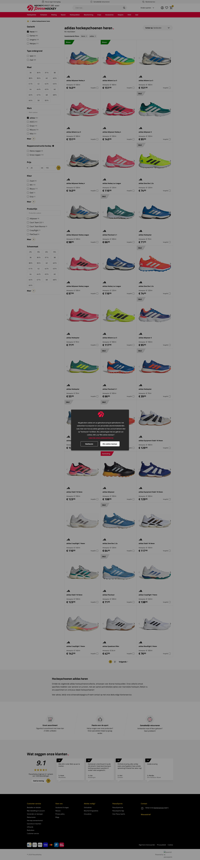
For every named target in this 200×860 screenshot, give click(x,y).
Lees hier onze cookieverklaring (101, 437)
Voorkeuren (89, 444)
